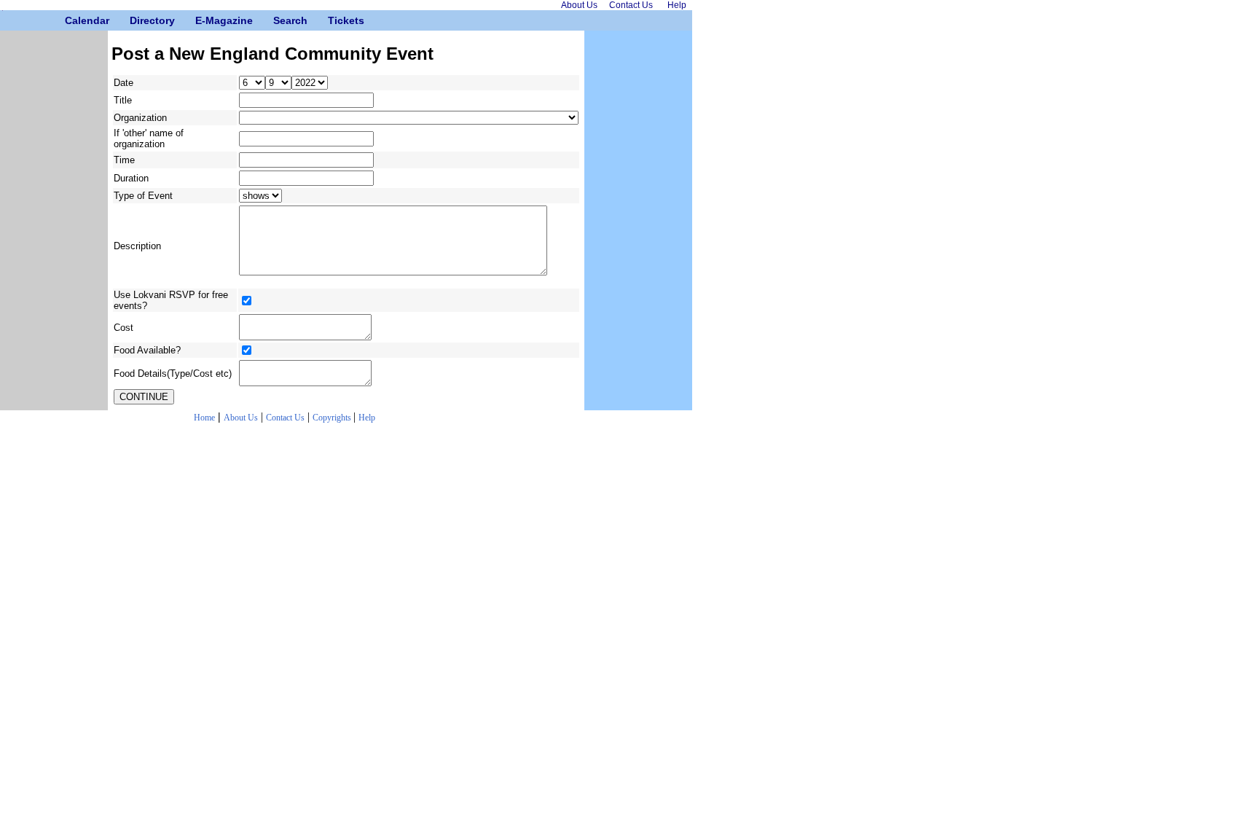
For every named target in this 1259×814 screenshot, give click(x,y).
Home (204, 417)
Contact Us (285, 417)
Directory (135, 20)
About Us (241, 417)
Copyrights (333, 417)
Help (366, 417)
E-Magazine (200, 20)
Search (278, 20)
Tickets (333, 20)
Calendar (70, 20)
